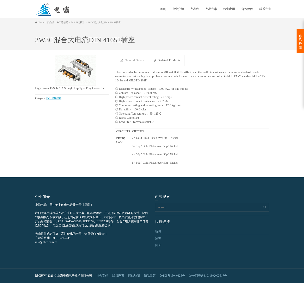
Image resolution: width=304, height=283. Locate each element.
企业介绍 (178, 9)
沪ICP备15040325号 (172, 275)
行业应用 (229, 9)
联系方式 (265, 9)
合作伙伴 (247, 9)
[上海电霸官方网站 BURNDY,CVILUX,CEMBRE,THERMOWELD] (52, 8)
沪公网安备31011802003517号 (208, 275)
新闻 (158, 231)
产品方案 (211, 9)
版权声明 (118, 275)
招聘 (158, 238)
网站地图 (134, 275)
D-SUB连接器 (53, 98)
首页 (163, 9)
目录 (158, 245)
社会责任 (102, 275)
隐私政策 (150, 275)
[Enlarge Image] (72, 70)
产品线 (194, 9)
